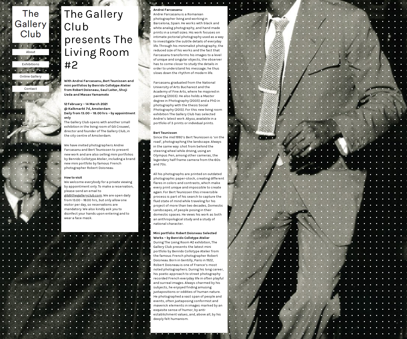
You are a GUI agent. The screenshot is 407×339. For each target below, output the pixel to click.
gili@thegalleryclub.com (83, 195)
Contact (30, 89)
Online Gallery (30, 76)
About (30, 52)
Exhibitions (30, 64)
